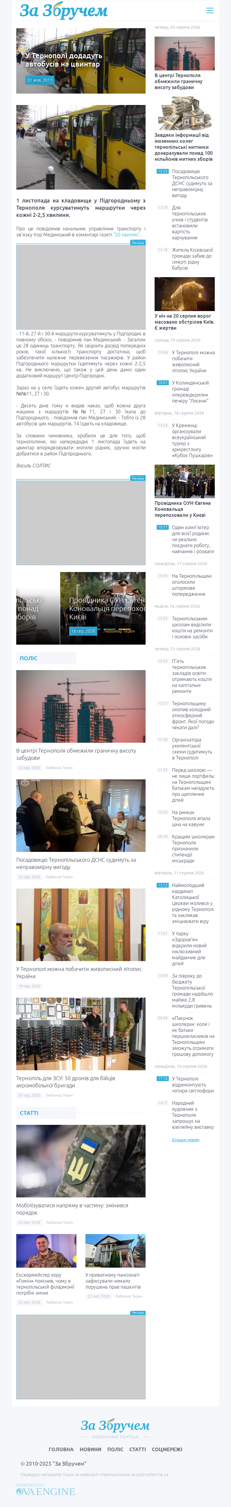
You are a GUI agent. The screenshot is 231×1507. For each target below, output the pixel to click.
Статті (137, 1449)
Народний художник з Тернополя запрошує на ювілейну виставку (193, 1115)
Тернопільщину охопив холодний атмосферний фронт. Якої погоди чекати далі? (193, 715)
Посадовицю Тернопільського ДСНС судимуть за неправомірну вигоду (192, 183)
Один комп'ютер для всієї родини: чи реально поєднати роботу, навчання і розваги (193, 539)
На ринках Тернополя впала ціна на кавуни (191, 818)
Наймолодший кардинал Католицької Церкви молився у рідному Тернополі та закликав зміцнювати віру (193, 903)
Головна (61, 1449)
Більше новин (185, 1139)
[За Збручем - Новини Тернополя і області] (64, 10)
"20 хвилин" (126, 234)
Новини (90, 1449)
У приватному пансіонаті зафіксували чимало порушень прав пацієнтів (113, 1281)
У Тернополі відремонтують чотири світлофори (193, 1084)
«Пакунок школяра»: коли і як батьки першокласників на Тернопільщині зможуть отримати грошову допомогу (193, 1036)
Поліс (115, 1449)
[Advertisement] (81, 287)
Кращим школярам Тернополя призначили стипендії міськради (193, 848)
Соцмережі (167, 1449)
